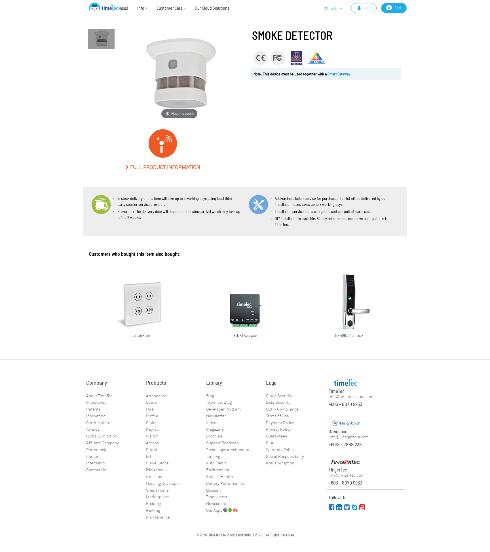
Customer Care (170, 7)
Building (153, 503)
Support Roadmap (222, 443)
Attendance (156, 396)
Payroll (152, 429)
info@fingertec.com (346, 475)
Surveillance (157, 463)
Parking (153, 510)
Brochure (214, 436)
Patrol (151, 449)
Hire (150, 409)
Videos (212, 422)
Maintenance (158, 517)
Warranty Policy (280, 449)
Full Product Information (164, 167)
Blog (210, 396)
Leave (151, 402)
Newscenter (217, 503)
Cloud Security (279, 396)
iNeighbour (156, 470)
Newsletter (216, 416)
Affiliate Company (102, 443)
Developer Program (223, 409)
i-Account (155, 476)
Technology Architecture (227, 449)
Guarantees (276, 436)
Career (92, 456)
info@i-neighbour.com (349, 437)
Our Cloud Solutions (212, 7)
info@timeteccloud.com (350, 396)
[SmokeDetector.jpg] (101, 38)
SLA (269, 443)
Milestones (96, 402)
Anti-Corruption (280, 463)
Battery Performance (225, 483)
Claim (151, 422)
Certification (97, 422)
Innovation (95, 416)
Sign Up (332, 8)
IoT (148, 456)
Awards (93, 429)
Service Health (219, 476)
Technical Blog (219, 402)
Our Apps (214, 510)
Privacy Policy (278, 429)
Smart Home (157, 490)
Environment (217, 470)
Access (152, 443)
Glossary (214, 490)
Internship (95, 463)
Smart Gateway (339, 73)
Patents (93, 409)
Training (213, 456)
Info (141, 7)
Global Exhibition (101, 436)
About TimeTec (99, 396)
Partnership (96, 449)
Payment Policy (280, 422)
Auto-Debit (216, 463)
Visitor (152, 436)
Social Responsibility (285, 456)
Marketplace (157, 496)
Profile (152, 416)
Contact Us (96, 470)
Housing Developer (163, 483)
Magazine (215, 429)
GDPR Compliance (282, 409)
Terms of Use (277, 416)
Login (365, 7)
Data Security (278, 402)
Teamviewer (216, 496)
